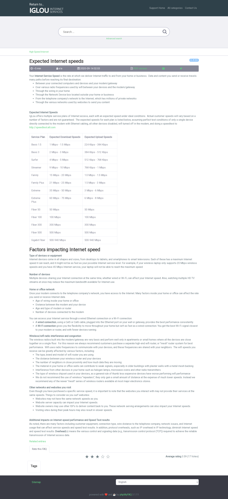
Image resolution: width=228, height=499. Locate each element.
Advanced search (114, 38)
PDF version (140, 68)
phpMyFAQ (126, 494)
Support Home (157, 8)
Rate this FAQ (39, 449)
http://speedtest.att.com (42, 127)
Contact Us (191, 8)
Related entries (37, 441)
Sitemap (36, 482)
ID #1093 (194, 60)
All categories (175, 8)
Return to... (36, 4)
